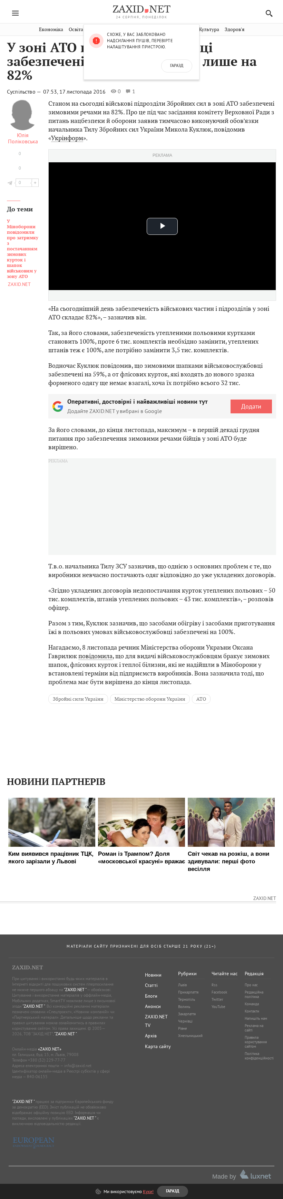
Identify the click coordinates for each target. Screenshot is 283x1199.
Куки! (148, 1191)
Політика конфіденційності (259, 1056)
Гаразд (176, 66)
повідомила (95, 656)
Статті (151, 985)
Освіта (76, 29)
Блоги (151, 996)
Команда (252, 1003)
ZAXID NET (141, 9)
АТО (201, 699)
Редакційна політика (254, 994)
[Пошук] (267, 13)
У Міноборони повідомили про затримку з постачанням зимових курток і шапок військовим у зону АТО (22, 249)
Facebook (219, 992)
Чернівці (185, 1021)
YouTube (218, 1006)
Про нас (251, 984)
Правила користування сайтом (256, 1042)
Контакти (252, 1011)
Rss (214, 984)
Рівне (182, 1028)
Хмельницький (190, 1035)
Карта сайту (158, 1046)
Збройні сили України (78, 699)
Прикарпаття (188, 992)
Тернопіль (186, 999)
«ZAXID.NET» (49, 1049)
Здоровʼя (234, 29)
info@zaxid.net (77, 1065)
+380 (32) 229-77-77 (47, 1060)
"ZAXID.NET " (75, 989)
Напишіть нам (256, 1018)
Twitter (217, 999)
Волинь (184, 1006)
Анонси (153, 1006)
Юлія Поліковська (23, 138)
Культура (209, 29)
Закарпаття (187, 1013)
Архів (151, 1036)
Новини (153, 975)
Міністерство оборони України (150, 699)
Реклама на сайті (254, 1028)
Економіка (51, 29)
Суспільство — (24, 91)
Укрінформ (67, 138)
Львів (182, 984)
